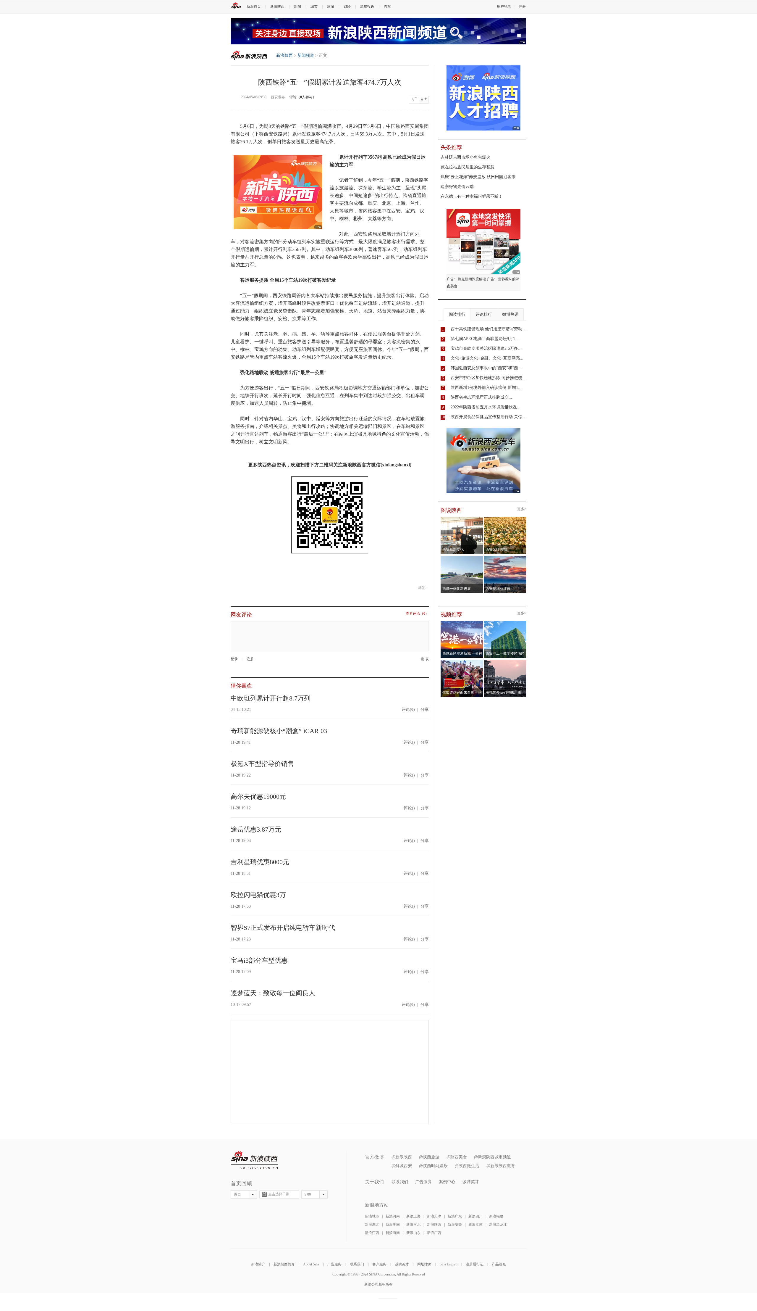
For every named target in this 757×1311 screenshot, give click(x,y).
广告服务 (423, 1182)
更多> (521, 509)
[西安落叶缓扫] (505, 519)
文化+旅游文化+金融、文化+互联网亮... (487, 358)
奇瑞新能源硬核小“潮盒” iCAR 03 (279, 731)
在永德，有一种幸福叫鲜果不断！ (472, 196)
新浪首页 (254, 6)
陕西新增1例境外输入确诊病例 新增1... (486, 387)
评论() (408, 709)
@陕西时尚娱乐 (433, 1166)
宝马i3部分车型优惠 (259, 960)
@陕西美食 (457, 1157)
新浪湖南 (393, 1225)
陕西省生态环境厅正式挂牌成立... (481, 397)
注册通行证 (474, 1264)
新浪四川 (475, 1216)
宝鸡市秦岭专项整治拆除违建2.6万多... (486, 348)
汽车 (387, 6)
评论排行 (483, 314)
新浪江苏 (475, 1225)
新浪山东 (413, 1233)
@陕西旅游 (429, 1157)
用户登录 (504, 6)
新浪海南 (393, 1233)
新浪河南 (393, 1216)
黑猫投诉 (367, 6)
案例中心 (447, 1182)
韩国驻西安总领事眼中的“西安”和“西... (486, 368)
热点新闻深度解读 (472, 279)
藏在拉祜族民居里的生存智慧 (467, 167)
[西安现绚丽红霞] (505, 558)
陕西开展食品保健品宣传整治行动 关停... (488, 417)
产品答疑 (499, 1264)
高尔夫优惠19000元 (258, 796)
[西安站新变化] (462, 519)
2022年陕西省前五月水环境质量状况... (485, 407)
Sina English (448, 1264)
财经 (347, 6)
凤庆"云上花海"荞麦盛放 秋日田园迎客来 (478, 177)
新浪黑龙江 (498, 1225)
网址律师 (424, 1264)
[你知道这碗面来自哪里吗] (462, 662)
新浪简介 (258, 1264)
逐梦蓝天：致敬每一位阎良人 (273, 993)
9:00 (308, 1194)
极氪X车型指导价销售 (262, 763)
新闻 (297, 6)
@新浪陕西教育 (500, 1166)
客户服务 (379, 1264)
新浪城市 (372, 1216)
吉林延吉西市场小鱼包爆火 (465, 157)
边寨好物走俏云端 (457, 186)
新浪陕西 (277, 6)
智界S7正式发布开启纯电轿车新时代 (283, 927)
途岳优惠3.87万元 (256, 829)
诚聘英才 (470, 1182)
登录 (234, 659)
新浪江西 (372, 1233)
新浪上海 (413, 1216)
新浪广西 (434, 1233)
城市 (314, 6)
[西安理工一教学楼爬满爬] (505, 623)
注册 (522, 6)
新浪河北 (413, 1225)
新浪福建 (496, 1216)
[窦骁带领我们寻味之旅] (505, 662)
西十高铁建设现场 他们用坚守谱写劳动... (488, 329)
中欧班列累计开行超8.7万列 (270, 698)
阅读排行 (457, 314)
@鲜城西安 (402, 1166)
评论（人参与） (302, 97)
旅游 (330, 6)
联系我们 (400, 1182)
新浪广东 (455, 1216)
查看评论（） (417, 614)
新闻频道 (305, 55)
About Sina (311, 1264)
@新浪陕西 (402, 1157)
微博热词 (510, 314)
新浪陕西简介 (284, 1264)
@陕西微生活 (467, 1166)
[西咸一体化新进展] (462, 558)
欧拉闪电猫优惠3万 (258, 894)
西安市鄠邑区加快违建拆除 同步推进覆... (488, 378)
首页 (237, 1194)
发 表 (425, 659)
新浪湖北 (372, 1225)
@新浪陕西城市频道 (492, 1157)
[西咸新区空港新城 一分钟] (462, 623)
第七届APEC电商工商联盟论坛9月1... (485, 338)
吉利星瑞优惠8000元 (260, 862)
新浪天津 (434, 1216)
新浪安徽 (455, 1225)
